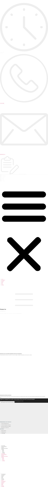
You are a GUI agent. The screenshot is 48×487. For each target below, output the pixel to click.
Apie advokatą (3, 445)
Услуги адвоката (3, 481)
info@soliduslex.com (2, 154)
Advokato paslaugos (4, 446)
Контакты (3, 177)
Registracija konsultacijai (4, 448)
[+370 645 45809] (24, 102)
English (3, 178)
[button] (24, 230)
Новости (2, 473)
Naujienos (2, 447)
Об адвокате (3, 176)
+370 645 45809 (2, 103)
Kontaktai (2, 449)
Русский (2, 284)
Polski (3, 179)
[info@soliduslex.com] (24, 153)
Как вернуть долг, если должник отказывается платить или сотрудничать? (11, 353)
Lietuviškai (2, 479)
